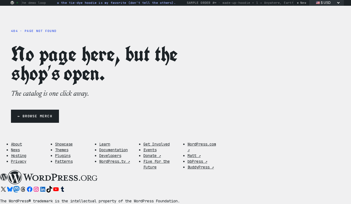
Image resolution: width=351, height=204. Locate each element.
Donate (152, 155)
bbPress (197, 161)
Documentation (113, 149)
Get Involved (156, 144)
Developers (110, 155)
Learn (104, 144)
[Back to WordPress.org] (12, 3)
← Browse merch (35, 116)
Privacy (18, 161)
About (16, 144)
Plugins (62, 155)
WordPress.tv (114, 161)
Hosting (18, 155)
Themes (61, 149)
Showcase (64, 144)
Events (150, 149)
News (15, 149)
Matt (194, 155)
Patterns (64, 161)
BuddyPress (201, 167)
